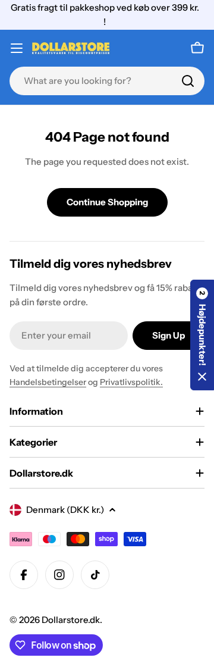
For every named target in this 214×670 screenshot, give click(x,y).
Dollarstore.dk (71, 619)
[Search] (188, 81)
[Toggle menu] (17, 48)
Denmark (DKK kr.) (65, 509)
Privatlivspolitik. (131, 382)
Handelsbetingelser (48, 382)
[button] (202, 335)
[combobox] (107, 81)
